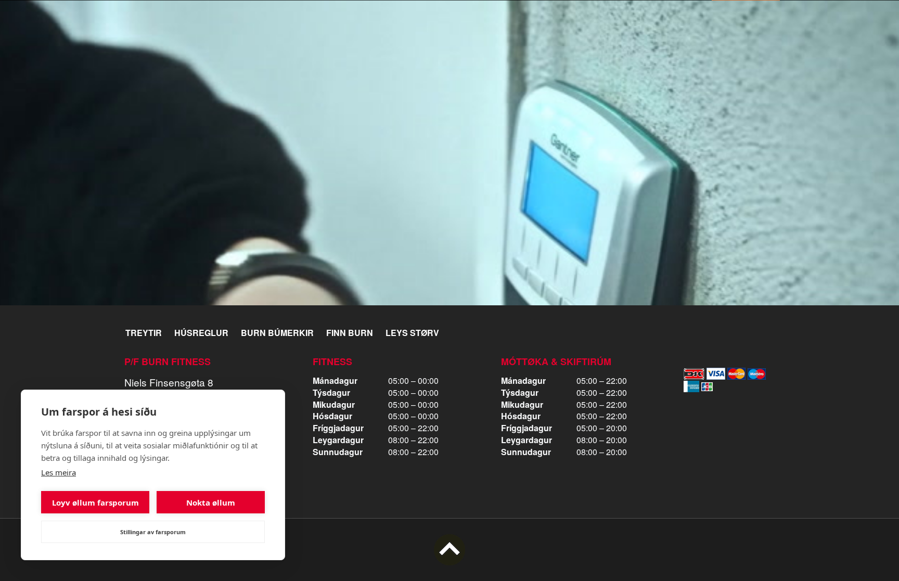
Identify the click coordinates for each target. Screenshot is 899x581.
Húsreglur (201, 333)
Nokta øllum (210, 502)
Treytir (143, 333)
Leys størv (412, 333)
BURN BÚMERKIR (277, 333)
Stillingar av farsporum (153, 532)
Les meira (58, 472)
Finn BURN (349, 333)
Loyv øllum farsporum (95, 502)
